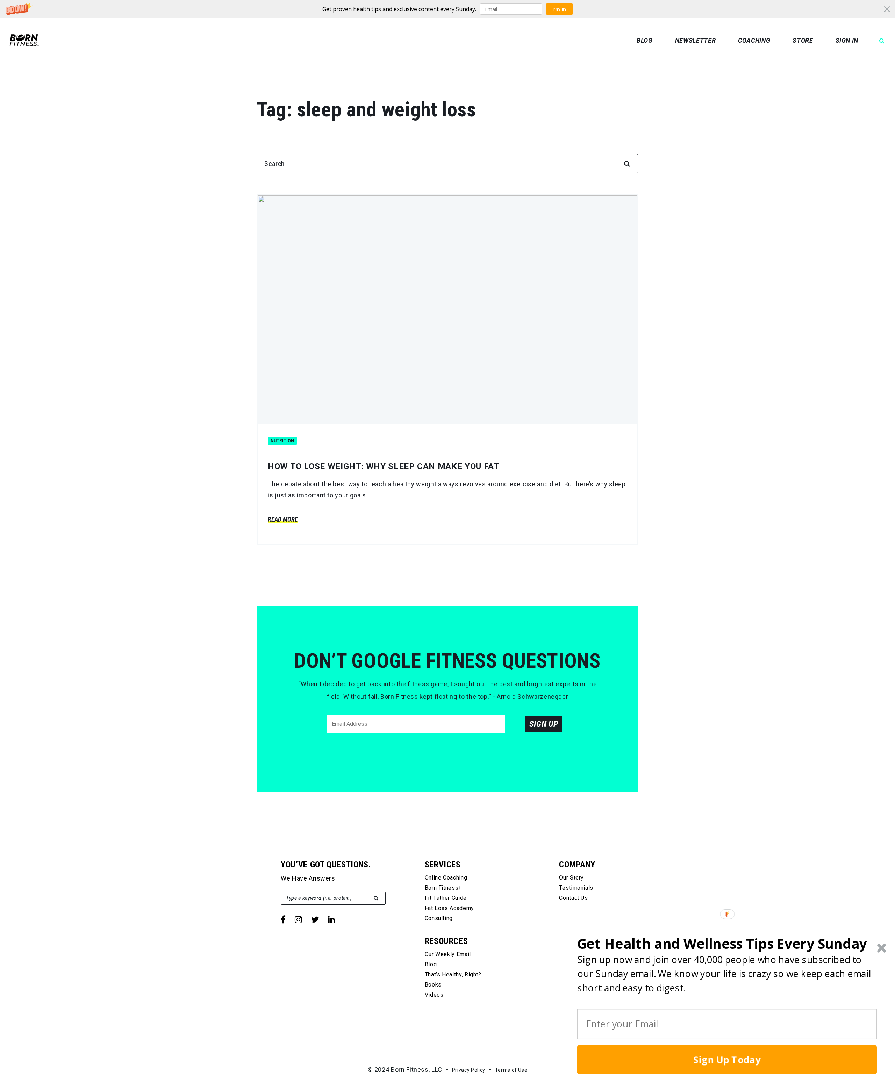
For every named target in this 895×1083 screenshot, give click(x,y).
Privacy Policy (468, 1070)
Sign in (847, 40)
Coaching (754, 40)
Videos (434, 994)
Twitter (315, 919)
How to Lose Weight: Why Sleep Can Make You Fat (383, 466)
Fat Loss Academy (449, 908)
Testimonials (576, 887)
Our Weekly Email (448, 954)
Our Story (571, 877)
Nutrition (282, 440)
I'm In (559, 9)
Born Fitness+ (443, 887)
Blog (645, 40)
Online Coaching (446, 877)
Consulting (439, 918)
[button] (447, 9)
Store (803, 40)
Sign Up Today (726, 1059)
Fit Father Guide (446, 898)
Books (433, 984)
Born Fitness (24, 40)
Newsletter (695, 40)
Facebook (283, 919)
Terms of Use (511, 1070)
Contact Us (573, 898)
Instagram (298, 919)
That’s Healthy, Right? (453, 974)
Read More (283, 519)
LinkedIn (331, 919)
